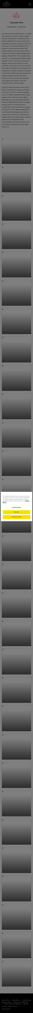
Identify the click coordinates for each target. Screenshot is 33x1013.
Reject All (16, 512)
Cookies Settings (16, 507)
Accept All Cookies (16, 517)
